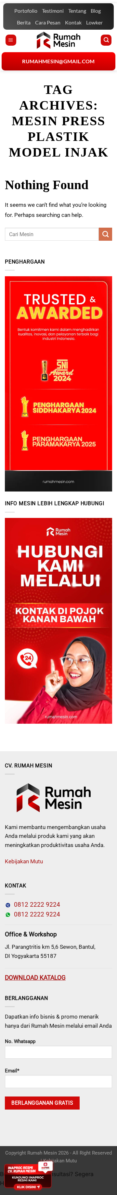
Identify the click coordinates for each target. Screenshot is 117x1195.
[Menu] (11, 40)
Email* (12, 1071)
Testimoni (53, 11)
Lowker (94, 22)
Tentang (77, 11)
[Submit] (105, 234)
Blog (96, 11)
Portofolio (25, 11)
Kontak (73, 22)
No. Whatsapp (20, 1041)
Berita (24, 22)
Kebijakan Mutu (24, 861)
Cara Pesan (47, 22)
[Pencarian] (106, 40)
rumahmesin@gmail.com (58, 61)
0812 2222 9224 (35, 904)
